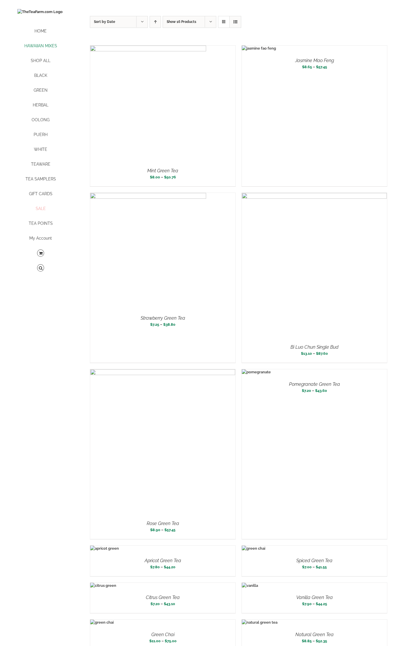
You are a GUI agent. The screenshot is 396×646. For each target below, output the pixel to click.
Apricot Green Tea (163, 560)
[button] (40, 268)
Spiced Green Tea (314, 560)
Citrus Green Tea (163, 597)
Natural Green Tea (314, 634)
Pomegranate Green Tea (314, 384)
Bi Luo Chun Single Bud (314, 347)
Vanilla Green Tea (314, 597)
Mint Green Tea (162, 170)
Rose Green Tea (163, 523)
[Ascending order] (155, 22)
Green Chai (163, 634)
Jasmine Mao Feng (314, 60)
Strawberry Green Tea (163, 318)
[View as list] (235, 22)
